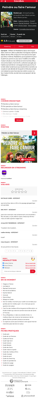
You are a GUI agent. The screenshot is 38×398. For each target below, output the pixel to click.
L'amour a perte (8, 111)
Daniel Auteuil (24, 23)
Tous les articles (8, 374)
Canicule (5, 295)
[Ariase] (10, 396)
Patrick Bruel (7, 297)
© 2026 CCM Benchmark (19, 377)
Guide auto (6, 334)
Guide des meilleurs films (10, 352)
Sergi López (32, 25)
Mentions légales (24, 376)
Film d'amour (7, 114)
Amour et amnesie (9, 119)
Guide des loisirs (8, 347)
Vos (32, 46)
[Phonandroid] (28, 396)
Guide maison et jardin (9, 349)
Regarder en (7, 46)
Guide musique (7, 354)
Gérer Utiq (16, 376)
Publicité (29, 372)
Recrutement (19, 374)
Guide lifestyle (7, 345)
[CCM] (28, 385)
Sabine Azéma (23, 21)
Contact (34, 372)
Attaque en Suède (8, 299)
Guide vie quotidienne (9, 360)
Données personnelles (28, 374)
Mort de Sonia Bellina (9, 290)
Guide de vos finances (9, 336)
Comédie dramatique (27, 29)
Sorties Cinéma (8, 263)
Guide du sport (7, 356)
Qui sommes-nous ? (7, 372)
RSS (14, 374)
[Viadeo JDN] (28, 392)
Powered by (3, 178)
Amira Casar (22, 25)
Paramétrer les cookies (7, 376)
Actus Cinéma (8, 265)
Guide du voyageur (8, 365)
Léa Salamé (6, 286)
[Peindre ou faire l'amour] (7, 20)
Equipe (15, 372)
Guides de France (8, 338)
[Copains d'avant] (10, 392)
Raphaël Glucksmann (9, 288)
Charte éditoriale (22, 372)
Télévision (7, 268)
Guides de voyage (8, 363)
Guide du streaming (9, 358)
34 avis (12, 41)
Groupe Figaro (32, 376)
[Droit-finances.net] (28, 389)
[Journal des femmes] (10, 385)
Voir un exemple (30, 263)
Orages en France (8, 284)
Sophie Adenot (7, 293)
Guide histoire (7, 343)
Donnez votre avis (24, 41)
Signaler (34, 201)
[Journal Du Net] (10, 389)
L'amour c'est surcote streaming (14, 116)
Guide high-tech (8, 341)
